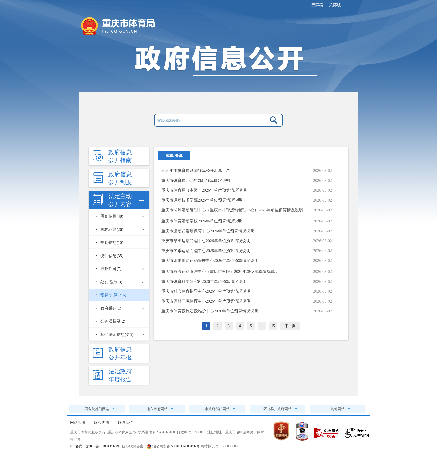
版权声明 (101, 423)
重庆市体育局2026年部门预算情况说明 (195, 180)
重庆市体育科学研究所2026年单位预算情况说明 (203, 281)
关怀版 (335, 5)
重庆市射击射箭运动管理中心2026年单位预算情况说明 (209, 260)
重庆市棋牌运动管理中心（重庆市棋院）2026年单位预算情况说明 (220, 271)
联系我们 (125, 423)
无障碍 (317, 5)
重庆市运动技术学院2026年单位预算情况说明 (201, 200)
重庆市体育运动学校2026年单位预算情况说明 (201, 221)
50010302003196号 (185, 446)
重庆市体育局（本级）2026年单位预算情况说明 (203, 190)
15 (273, 326)
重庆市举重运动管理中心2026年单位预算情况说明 (205, 241)
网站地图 (77, 423)
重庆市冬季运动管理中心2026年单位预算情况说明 (205, 250)
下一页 (290, 326)
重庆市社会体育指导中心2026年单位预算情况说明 (205, 291)
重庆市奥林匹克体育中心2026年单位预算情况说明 (205, 301)
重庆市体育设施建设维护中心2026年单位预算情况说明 (209, 311)
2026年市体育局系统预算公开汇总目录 (195, 170)
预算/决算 (174, 155)
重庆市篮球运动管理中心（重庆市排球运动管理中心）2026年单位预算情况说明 (232, 210)
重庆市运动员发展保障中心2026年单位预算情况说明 (207, 231)
